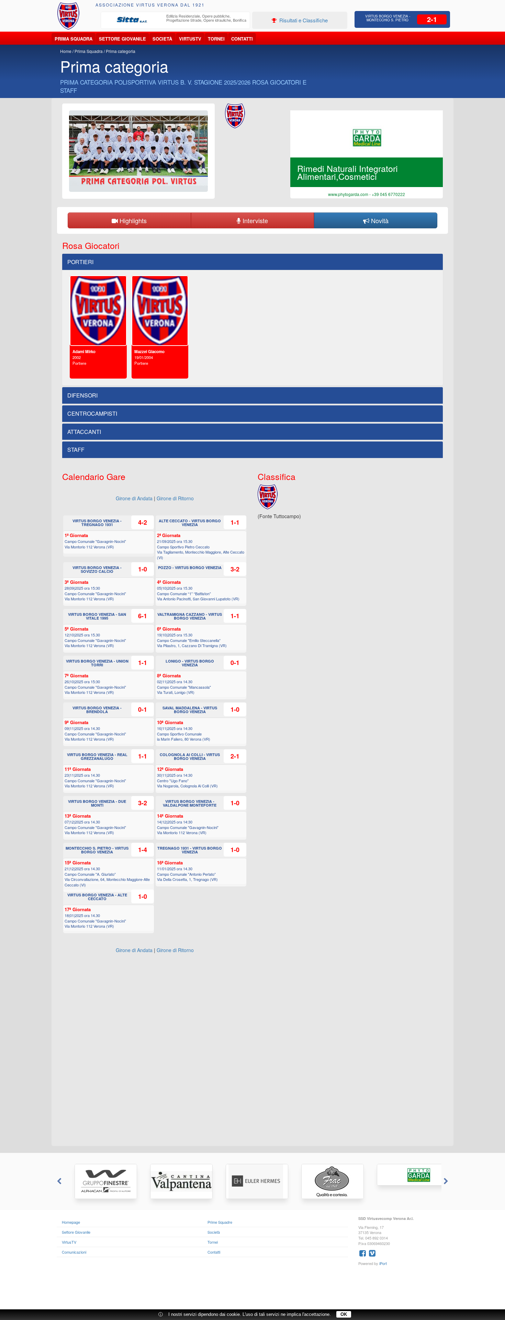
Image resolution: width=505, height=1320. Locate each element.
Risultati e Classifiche (303, 20)
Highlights (132, 220)
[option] (175, 20)
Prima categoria (120, 51)
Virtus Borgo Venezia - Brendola (97, 709)
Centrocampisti (92, 413)
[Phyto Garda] (403, 1175)
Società (162, 38)
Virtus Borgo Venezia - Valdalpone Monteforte (189, 803)
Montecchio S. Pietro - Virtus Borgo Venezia (97, 850)
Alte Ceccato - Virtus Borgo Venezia (190, 522)
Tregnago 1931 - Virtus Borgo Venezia (189, 850)
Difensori (82, 395)
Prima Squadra (73, 38)
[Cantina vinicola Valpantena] (177, 1181)
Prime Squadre (219, 1222)
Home (65, 51)
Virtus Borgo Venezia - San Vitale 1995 (97, 616)
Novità (379, 220)
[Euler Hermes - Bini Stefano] (252, 1181)
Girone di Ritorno (175, 498)
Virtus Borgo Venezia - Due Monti (97, 803)
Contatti (242, 38)
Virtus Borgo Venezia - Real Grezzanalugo (97, 756)
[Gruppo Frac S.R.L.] (328, 1181)
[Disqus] (252, 1053)
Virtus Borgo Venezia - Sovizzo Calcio (97, 569)
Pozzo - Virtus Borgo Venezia (190, 567)
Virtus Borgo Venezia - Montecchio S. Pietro (387, 18)
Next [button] (446, 1181)
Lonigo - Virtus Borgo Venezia (190, 662)
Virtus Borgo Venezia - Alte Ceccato (97, 896)
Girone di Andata (134, 498)
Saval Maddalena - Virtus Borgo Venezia (189, 709)
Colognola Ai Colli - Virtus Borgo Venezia (190, 756)
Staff (76, 450)
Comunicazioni (74, 1252)
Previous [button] (58, 1181)
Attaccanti (84, 432)
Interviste (254, 220)
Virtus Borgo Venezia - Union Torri (97, 662)
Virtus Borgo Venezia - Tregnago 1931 (97, 522)
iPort (383, 1263)
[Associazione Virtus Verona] (68, 16)
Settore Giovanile (122, 38)
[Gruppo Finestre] (101, 1181)
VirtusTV (190, 38)
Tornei (216, 38)
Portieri (80, 262)
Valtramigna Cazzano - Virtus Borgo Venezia (189, 616)
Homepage (71, 1222)
